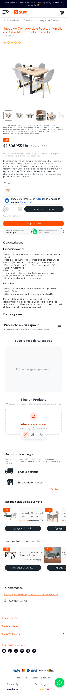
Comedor (28, 20)
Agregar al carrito (44, 209)
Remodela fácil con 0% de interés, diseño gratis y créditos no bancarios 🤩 (33, 4)
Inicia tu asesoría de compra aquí (48, 232)
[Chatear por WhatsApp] (59, 682)
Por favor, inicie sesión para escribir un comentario (31, 594)
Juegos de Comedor (49, 20)
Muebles (14, 20)
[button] (7, 190)
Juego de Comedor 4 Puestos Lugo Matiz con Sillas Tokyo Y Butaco (31, 514)
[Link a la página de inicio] (5, 20)
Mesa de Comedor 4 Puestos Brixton (31, 554)
